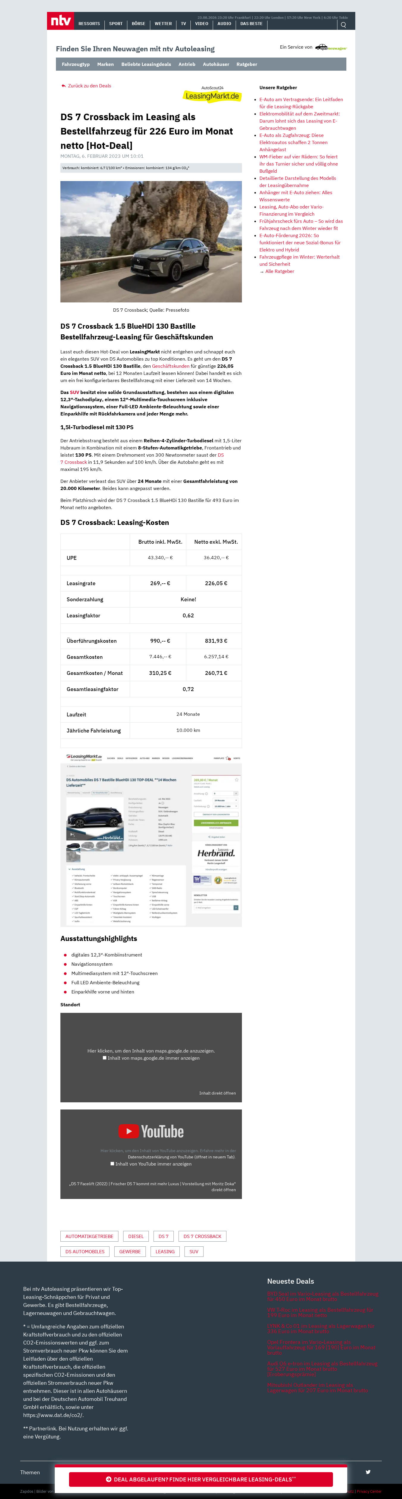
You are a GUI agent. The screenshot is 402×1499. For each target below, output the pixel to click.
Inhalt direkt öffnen (217, 1093)
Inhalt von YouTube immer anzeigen (153, 1164)
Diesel (136, 1236)
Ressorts (89, 23)
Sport (116, 23)
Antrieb (187, 64)
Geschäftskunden (171, 366)
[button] (60, 21)
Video (201, 23)
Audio (224, 23)
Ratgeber (247, 64)
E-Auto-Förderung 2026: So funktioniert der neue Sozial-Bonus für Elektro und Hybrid (300, 242)
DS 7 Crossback (202, 1236)
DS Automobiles (84, 1251)
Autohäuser (216, 64)
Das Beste (251, 23)
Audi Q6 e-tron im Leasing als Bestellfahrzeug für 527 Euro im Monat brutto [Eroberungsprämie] (322, 1369)
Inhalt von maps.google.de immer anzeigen (154, 1058)
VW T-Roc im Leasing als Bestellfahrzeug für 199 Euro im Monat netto (320, 1312)
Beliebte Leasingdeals (146, 64)
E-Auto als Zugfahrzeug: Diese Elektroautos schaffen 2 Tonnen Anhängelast (293, 142)
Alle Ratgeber (279, 271)
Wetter (163, 23)
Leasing (165, 1251)
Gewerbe (130, 1251)
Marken (105, 64)
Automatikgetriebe (89, 1236)
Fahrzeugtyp (76, 64)
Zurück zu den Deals (89, 86)
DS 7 (164, 1236)
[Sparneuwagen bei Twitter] (368, 1472)
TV (183, 23)
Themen (30, 1472)
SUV (74, 392)
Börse (139, 23)
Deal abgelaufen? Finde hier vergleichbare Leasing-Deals (204, 1479)
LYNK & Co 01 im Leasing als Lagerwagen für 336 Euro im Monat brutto (321, 1328)
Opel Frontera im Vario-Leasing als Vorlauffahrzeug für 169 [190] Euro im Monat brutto (321, 1347)
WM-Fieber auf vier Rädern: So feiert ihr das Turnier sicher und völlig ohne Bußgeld (298, 164)
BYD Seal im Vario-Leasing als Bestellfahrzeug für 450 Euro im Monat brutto (322, 1296)
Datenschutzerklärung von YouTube (181, 1157)
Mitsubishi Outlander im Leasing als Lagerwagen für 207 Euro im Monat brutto (317, 1387)
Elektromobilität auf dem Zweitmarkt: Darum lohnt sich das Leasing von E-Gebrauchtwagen (299, 121)
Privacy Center (369, 1491)
